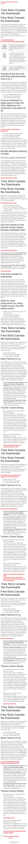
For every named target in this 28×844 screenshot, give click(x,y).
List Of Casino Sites (6, 271)
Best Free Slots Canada (9, 703)
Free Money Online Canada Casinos (10, 129)
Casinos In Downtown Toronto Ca (12, 445)
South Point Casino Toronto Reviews (13, 577)
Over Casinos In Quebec (7, 638)
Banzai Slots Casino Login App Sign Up (11, 475)
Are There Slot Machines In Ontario (10, 761)
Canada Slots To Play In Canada (9, 178)
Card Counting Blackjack (7, 40)
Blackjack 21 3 (4, 131)
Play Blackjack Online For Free (9, 203)
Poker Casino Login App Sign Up (9, 508)
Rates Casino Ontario (9, 817)
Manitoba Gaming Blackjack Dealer (10, 763)
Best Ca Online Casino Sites (10, 446)
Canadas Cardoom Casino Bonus (9, 476)
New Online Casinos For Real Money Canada (12, 41)
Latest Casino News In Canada (9, 250)
